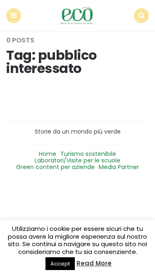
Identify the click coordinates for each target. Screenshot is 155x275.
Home (47, 154)
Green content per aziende (55, 167)
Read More (94, 263)
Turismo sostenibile (88, 154)
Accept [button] (60, 264)
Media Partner (119, 167)
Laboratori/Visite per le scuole (77, 160)
